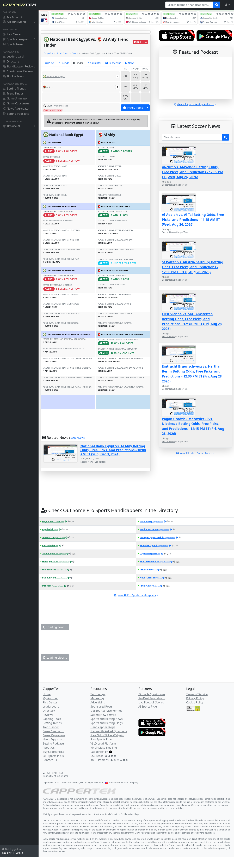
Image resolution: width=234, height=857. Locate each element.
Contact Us (50, 760)
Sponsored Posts (101, 706)
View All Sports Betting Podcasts (195, 104)
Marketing (97, 698)
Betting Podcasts (18, 114)
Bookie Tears (15, 76)
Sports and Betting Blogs (106, 723)
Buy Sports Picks (53, 752)
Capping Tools (52, 719)
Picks (51, 63)
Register (7, 852)
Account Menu (16, 22)
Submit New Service (103, 715)
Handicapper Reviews (21, 66)
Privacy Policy (195, 698)
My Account (14, 17)
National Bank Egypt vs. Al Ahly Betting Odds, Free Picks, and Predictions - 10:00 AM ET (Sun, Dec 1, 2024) (113, 450)
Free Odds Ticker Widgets (107, 735)
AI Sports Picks (148, 706)
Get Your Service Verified (106, 711)
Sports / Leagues (18, 39)
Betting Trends (16, 88)
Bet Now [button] (142, 42)
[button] (227, 4)
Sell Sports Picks (53, 756)
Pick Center (14, 34)
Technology (97, 694)
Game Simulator (17, 98)
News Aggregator (18, 108)
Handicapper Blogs (102, 727)
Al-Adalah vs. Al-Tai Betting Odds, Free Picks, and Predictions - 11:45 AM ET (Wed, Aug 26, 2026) (193, 219)
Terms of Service (197, 694)
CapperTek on (99, 752)
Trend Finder (15, 93)
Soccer (75, 53)
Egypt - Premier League (57, 105)
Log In (19, 852)
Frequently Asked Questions (108, 731)
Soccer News (77, 437)
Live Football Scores (151, 702)
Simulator (95, 63)
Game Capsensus (18, 103)
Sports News (15, 44)
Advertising (97, 702)
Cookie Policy (194, 702)
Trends (65, 63)
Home (47, 694)
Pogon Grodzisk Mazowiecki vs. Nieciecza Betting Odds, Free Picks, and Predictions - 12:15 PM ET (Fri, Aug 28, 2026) (193, 426)
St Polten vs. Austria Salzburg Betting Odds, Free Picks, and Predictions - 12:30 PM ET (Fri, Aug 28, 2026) (192, 267)
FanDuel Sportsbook (151, 698)
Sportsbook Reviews (20, 71)
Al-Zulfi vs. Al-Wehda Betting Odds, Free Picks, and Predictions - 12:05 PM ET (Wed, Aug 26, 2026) (192, 172)
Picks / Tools (135, 108)
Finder (79, 63)
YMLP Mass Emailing (103, 747)
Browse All (14, 126)
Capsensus (115, 63)
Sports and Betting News (106, 719)
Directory (13, 61)
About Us (49, 747)
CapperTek (48, 53)
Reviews (48, 715)
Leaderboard (15, 56)
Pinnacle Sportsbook (151, 694)
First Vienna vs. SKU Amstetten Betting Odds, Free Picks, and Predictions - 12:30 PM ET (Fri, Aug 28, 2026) (192, 321)
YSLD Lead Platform (103, 743)
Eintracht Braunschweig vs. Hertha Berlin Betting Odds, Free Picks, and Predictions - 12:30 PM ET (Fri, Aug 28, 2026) (192, 373)
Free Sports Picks (101, 739)
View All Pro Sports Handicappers (137, 595)
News (131, 63)
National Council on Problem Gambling (120, 814)
